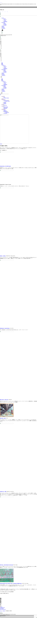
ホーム (1, 610)
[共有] (18, 605)
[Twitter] (18, 600)
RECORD (3, 22)
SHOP (5, 23)
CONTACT (3, 28)
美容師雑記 (5, 21)
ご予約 (5, 20)
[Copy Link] (18, 604)
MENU (5, 18)
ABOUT (3, 26)
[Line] (18, 601)
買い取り (5, 24)
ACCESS (3, 27)
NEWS (4, 610)
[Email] (18, 602)
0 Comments (2, 608)
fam (1, 606)
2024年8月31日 (2, 607)
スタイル (5, 19)
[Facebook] (18, 598)
